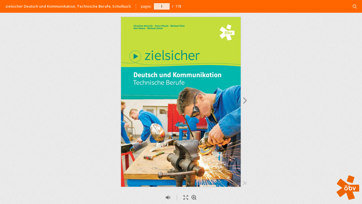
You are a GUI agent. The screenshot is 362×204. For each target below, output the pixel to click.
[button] (348, 198)
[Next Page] (245, 101)
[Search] (355, 7)
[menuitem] (355, 6)
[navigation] (162, 6)
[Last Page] (244, 183)
